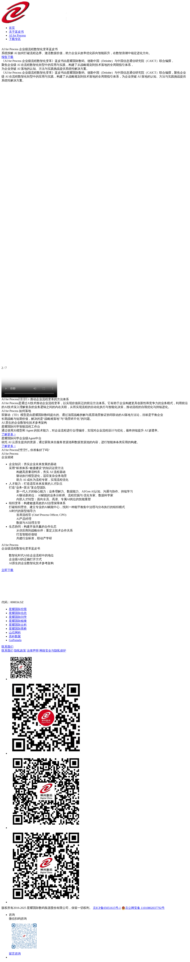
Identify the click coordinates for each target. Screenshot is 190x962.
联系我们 (7, 646)
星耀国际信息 (18, 613)
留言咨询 (15, 953)
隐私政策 (20, 650)
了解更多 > (8, 434)
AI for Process (17, 35)
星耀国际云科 (18, 624)
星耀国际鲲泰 (18, 620)
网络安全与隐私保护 (52, 650)
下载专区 (15, 39)
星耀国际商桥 (18, 628)
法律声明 (33, 650)
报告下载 (7, 57)
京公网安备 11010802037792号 (145, 907)
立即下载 (7, 570)
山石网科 (15, 632)
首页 (12, 27)
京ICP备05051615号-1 (107, 907)
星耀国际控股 (18, 609)
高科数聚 (15, 636)
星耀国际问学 (18, 616)
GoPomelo (15, 640)
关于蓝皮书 (16, 31)
